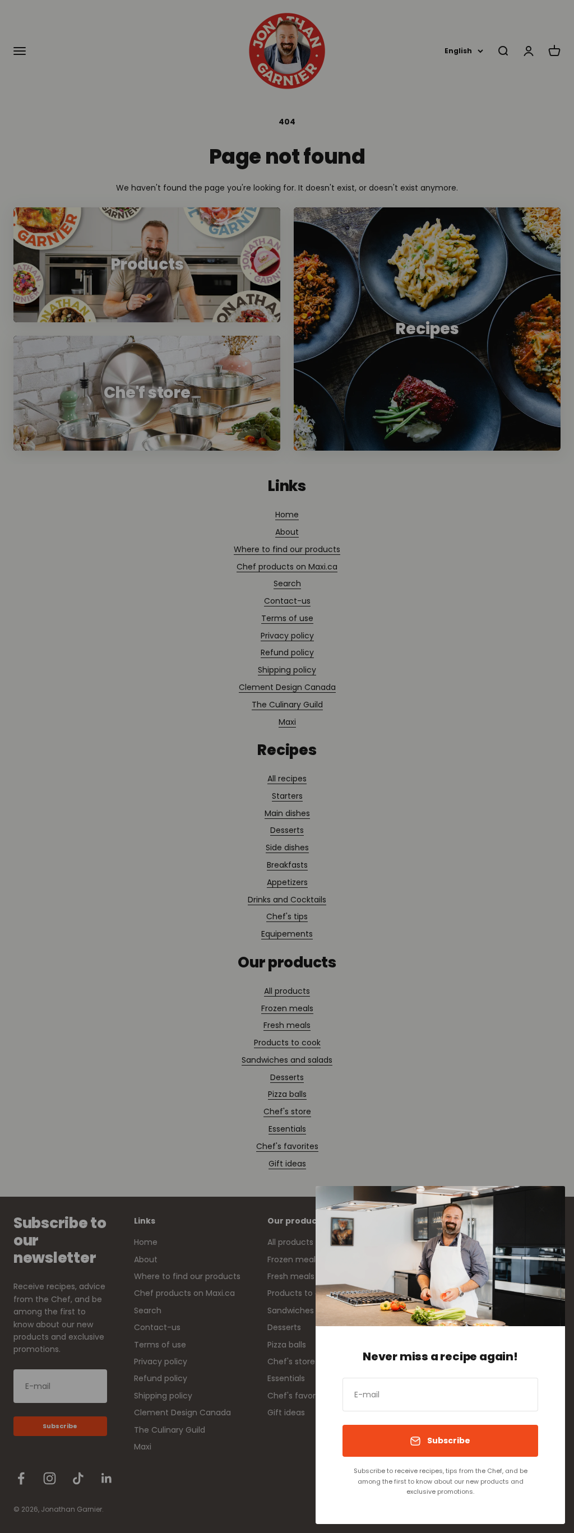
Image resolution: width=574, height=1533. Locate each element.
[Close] (541, 1209)
